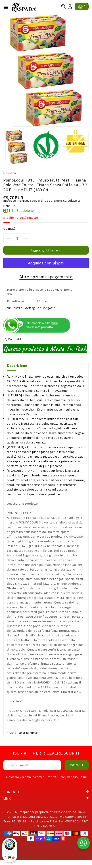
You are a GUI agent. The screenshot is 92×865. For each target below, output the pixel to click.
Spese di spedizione (46, 200)
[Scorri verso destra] (86, 146)
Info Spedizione (21, 210)
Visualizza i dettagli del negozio (31, 308)
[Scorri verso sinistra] (5, 146)
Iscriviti (76, 765)
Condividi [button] (15, 339)
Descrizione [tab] (17, 365)
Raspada (25, 812)
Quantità (9, 228)
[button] (63, 6)
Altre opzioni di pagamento (46, 277)
